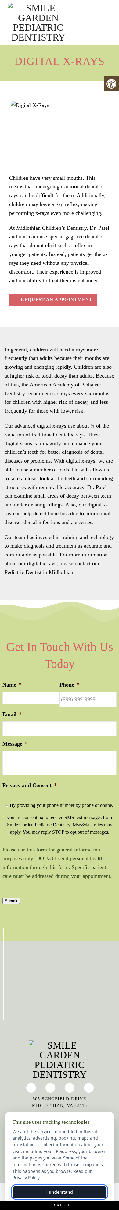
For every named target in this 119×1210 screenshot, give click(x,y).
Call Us (62, 1205)
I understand (59, 1192)
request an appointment (55, 299)
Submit (11, 901)
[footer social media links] (31, 1088)
